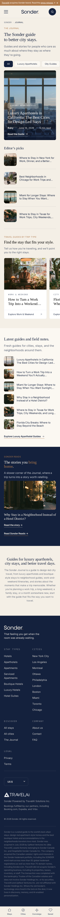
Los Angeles (39, 662)
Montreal (37, 668)
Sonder (8, 22)
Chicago (37, 709)
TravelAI (5, 2)
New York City (40, 656)
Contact (37, 733)
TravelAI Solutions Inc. (38, 801)
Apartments (11, 668)
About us (37, 727)
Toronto (37, 703)
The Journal (11, 739)
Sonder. (15, 819)
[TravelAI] (16, 794)
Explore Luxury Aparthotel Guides (22, 436)
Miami (35, 697)
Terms (7, 764)
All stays (9, 727)
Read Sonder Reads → (16, 533)
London (36, 685)
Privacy (8, 758)
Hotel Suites (11, 695)
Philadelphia (39, 680)
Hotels (8, 656)
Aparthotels (11, 662)
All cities (9, 733)
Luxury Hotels (12, 689)
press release (47, 2)
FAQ (34, 739)
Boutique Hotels (13, 683)
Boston (36, 691)
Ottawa (36, 674)
